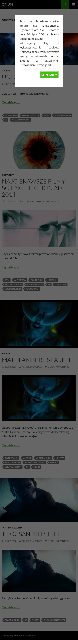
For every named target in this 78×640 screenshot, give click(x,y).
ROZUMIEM (49, 75)
